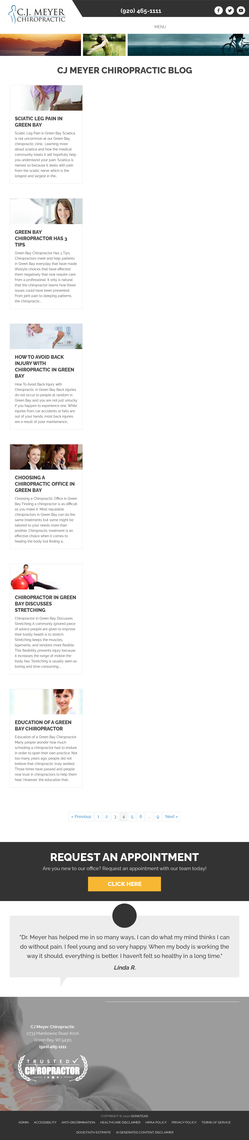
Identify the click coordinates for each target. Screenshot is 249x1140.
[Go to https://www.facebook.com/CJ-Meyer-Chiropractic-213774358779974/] (218, 11)
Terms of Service (216, 1122)
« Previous (81, 816)
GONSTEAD (139, 1116)
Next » (171, 816)
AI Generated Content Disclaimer (144, 1132)
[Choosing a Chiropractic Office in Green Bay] (46, 456)
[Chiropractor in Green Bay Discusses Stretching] (46, 576)
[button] (124, 884)
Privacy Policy (184, 1122)
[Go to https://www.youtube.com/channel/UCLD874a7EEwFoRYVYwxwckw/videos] (241, 11)
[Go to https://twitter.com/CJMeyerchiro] (229, 11)
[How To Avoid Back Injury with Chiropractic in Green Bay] (46, 335)
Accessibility (45, 1122)
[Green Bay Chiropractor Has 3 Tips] (46, 211)
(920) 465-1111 (141, 10)
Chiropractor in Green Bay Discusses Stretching (45, 604)
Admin (23, 1122)
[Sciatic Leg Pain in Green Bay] (46, 97)
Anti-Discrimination (78, 1122)
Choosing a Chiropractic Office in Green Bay (45, 484)
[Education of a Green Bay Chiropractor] (46, 701)
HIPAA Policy (156, 1122)
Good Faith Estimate (93, 1132)
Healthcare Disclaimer (120, 1122)
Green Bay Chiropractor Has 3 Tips (41, 238)
